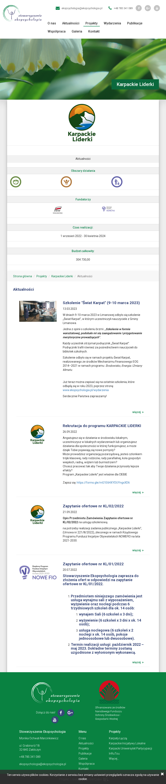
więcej (137, 412)
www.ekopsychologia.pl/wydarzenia (86, 390)
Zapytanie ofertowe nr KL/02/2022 (93, 506)
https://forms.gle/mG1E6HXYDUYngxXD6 (103, 482)
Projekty (91, 23)
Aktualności (70, 23)
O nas (52, 23)
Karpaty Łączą (118, 738)
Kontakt (94, 31)
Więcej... (114, 758)
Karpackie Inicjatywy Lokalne (127, 743)
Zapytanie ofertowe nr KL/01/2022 (93, 564)
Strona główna (22, 276)
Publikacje (134, 23)
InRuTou (114, 753)
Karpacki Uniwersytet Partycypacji (130, 748)
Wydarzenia (112, 23)
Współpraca (57, 31)
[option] (32, 181)
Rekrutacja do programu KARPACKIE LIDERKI (102, 425)
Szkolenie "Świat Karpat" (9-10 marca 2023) (101, 302)
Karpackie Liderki (62, 276)
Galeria (77, 31)
